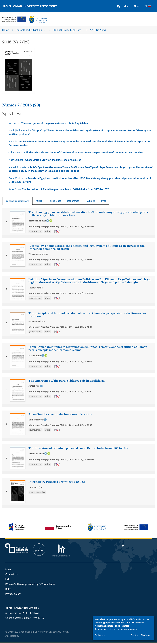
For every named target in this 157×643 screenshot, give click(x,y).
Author (39, 200)
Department (73, 200)
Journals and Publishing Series (30, 30)
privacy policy (130, 629)
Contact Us (11, 574)
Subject (90, 200)
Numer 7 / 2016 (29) (21, 105)
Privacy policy (13, 594)
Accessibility (12, 635)
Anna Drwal (58, 189)
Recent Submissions (17, 201)
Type (103, 200)
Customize (100, 635)
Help (7, 579)
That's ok (145, 635)
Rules (8, 589)
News (8, 569)
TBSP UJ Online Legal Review (67, 30)
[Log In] (136, 6)
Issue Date (55, 200)
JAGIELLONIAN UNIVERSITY (22, 608)
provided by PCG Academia (40, 584)
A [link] (124, 6)
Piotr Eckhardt (44, 159)
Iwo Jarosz (48, 123)
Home (5, 30)
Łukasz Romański (75, 152)
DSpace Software (14, 584)
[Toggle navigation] (153, 19)
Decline (134, 635)
